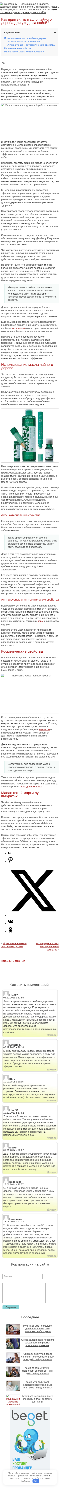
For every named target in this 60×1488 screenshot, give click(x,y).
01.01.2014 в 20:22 (13, 1150)
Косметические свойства (17, 48)
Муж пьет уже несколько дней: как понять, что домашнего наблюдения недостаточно (37, 1330)
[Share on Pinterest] (10, 861)
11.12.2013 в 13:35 (13, 1081)
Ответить (51, 1035)
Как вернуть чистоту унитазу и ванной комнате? (47, 946)
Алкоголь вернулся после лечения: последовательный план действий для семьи (37, 1356)
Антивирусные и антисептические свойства (31, 45)
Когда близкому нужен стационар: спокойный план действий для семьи (37, 1370)
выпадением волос (31, 786)
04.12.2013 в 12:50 (13, 997)
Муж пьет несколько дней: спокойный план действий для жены (37, 1399)
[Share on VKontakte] (10, 923)
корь (40, 621)
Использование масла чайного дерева (25, 38)
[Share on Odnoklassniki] (10, 931)
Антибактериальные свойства (24, 41)
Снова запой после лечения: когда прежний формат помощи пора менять (37, 1342)
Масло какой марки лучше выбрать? (24, 51)
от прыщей (18, 328)
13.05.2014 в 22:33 (13, 1221)
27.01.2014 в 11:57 (13, 1184)
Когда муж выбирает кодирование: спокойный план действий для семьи (37, 1384)
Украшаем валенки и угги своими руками (13, 945)
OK (36, 1481)
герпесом (44, 729)
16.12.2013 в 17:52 (13, 1113)
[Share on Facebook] (9, 853)
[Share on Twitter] (33, 915)
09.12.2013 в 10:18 (13, 1047)
